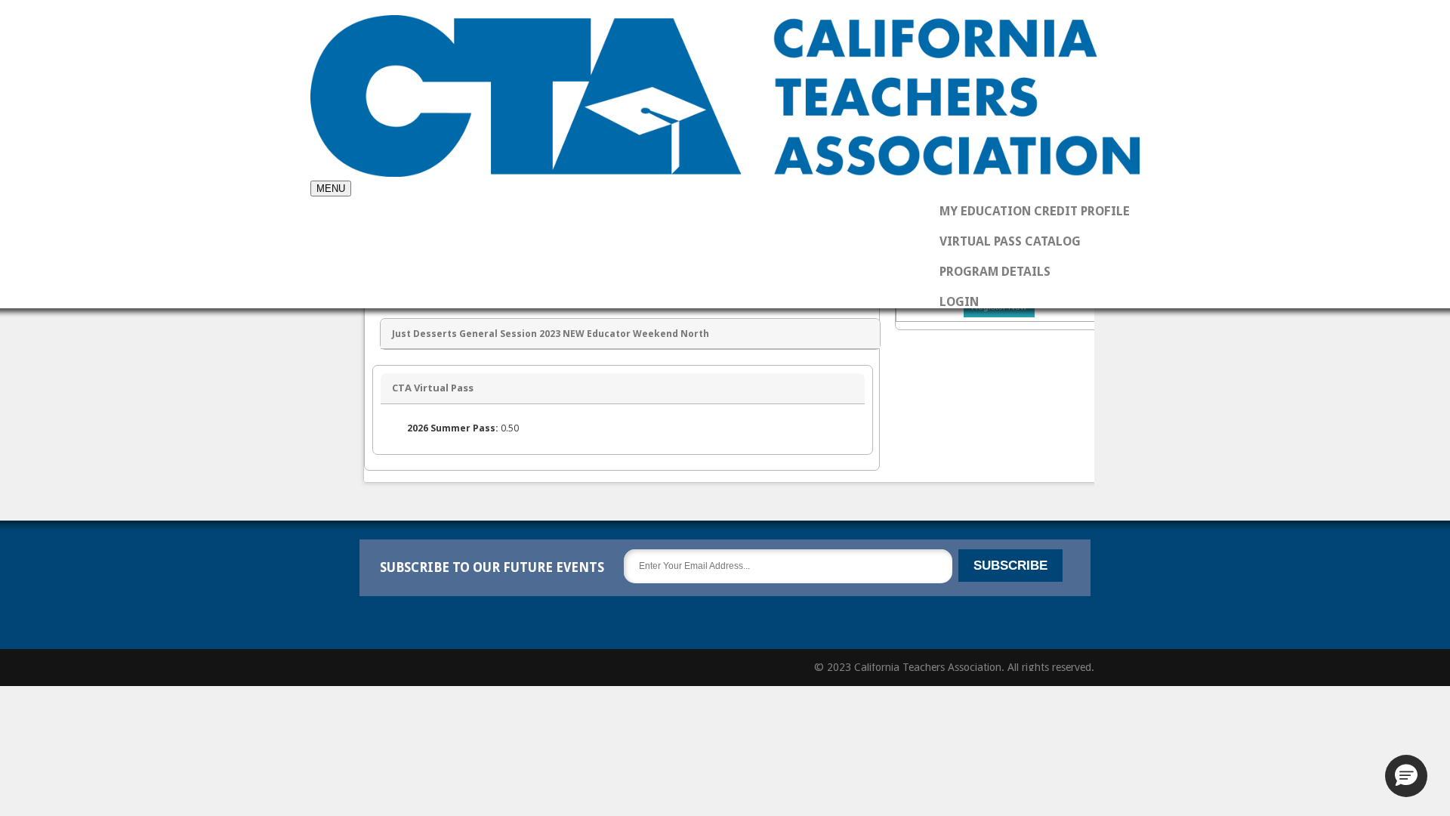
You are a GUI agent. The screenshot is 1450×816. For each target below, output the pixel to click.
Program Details (994, 271)
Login (959, 302)
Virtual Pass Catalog (1010, 241)
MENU (330, 188)
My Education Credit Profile (1034, 211)
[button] (1406, 776)
